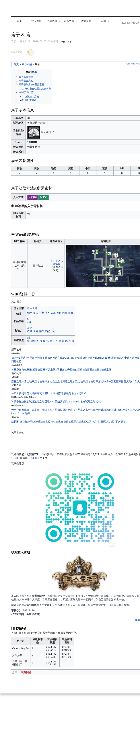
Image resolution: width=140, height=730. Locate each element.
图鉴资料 (52, 21)
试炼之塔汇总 (93, 401)
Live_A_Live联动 (20, 413)
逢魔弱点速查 (76, 421)
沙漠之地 (78, 381)
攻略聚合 (86, 21)
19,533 (15, 457)
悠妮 (65, 393)
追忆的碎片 (90, 421)
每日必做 (16, 369)
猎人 (47, 312)
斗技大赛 (16, 393)
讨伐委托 (16, 401)
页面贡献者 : (17, 52)
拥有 (41, 331)
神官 (58, 312)
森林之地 (16, 381)
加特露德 (58, 393)
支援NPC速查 (53, 421)
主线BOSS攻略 (66, 357)
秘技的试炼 (28, 401)
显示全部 (32, 308)
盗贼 (53, 312)
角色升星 (67, 369)
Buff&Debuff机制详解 (107, 357)
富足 (29, 327)
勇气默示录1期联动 (99, 409)
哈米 (83, 393)
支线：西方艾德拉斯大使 (56, 409)
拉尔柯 (77, 393)
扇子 (52, 340)
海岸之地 (47, 381)
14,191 (35, 457)
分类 (14, 672)
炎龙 (70, 393)
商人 (35, 312)
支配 (47, 331)
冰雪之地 (27, 381)
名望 (35, 331)
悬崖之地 (57, 381)
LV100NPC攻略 (76, 401)
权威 (29, 331)
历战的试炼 (61, 401)
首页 (19, 21)
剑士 (29, 312)
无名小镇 (16, 409)
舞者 (70, 312)
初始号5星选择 (19, 357)
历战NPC (49, 401)
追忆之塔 (39, 401)
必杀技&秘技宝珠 (101, 369)
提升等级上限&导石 (51, 369)
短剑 (33, 340)
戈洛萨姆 (34, 393)
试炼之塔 (69, 21)
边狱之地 (98, 381)
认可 (53, 331)
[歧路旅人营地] (79, 574)
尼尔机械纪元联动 (120, 409)
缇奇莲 (25, 393)
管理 (104, 21)
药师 (64, 312)
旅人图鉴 (36, 21)
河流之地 (67, 381)
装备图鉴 (26, 672)
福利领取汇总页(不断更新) (112, 421)
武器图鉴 (27, 64)
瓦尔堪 (43, 393)
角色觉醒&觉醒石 (82, 369)
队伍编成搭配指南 (85, 357)
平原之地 (37, 381)
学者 (41, 312)
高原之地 (88, 381)
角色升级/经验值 (31, 369)
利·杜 (50, 393)
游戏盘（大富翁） (32, 409)
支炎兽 (65, 421)
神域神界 (108, 381)
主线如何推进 (50, 357)
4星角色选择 (35, 357)
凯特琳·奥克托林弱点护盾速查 (28, 421)
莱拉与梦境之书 (79, 409)
